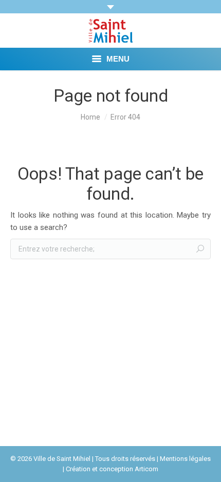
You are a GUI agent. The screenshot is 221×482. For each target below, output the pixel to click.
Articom (146, 469)
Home (90, 117)
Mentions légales (185, 458)
